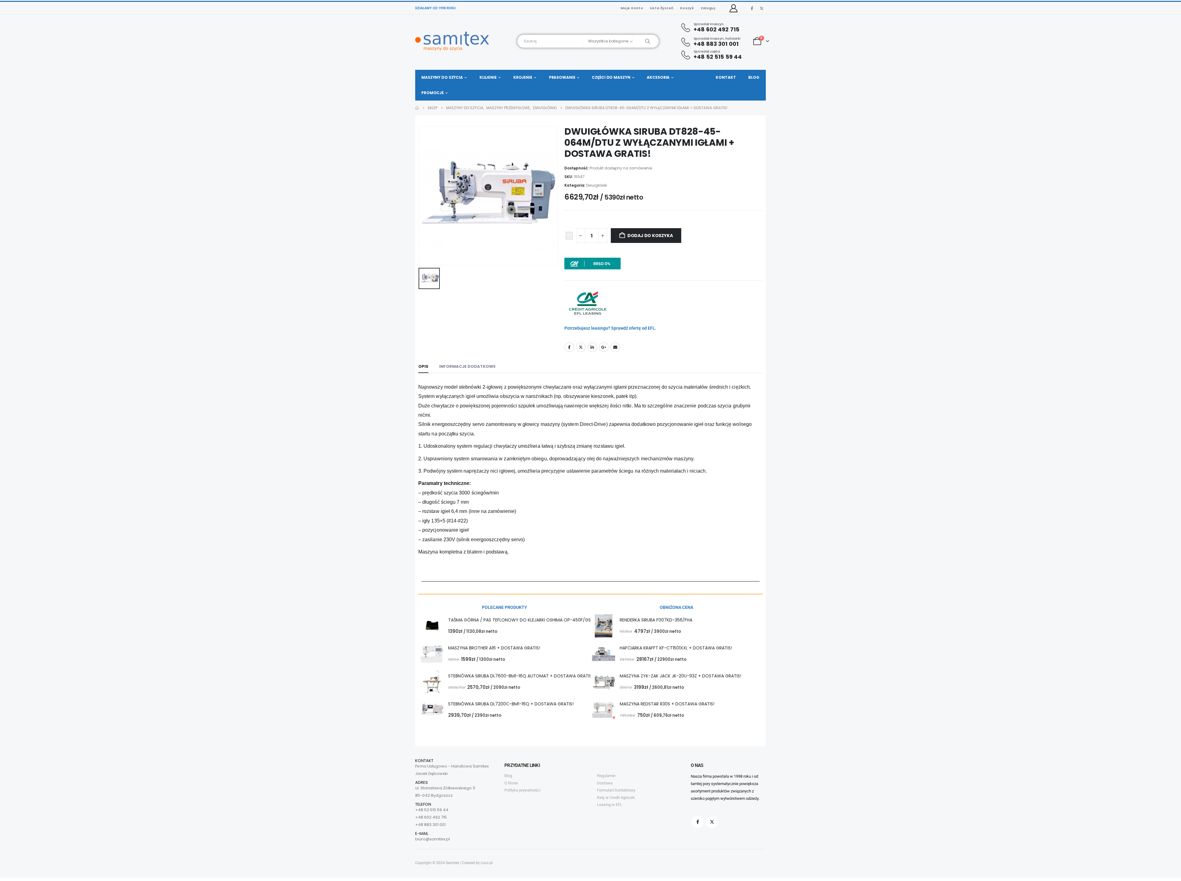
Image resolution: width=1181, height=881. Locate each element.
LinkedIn (592, 347)
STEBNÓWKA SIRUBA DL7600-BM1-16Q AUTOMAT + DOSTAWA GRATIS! (520, 676)
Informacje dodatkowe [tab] (467, 366)
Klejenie (488, 77)
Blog (753, 77)
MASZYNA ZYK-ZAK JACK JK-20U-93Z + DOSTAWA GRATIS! (680, 676)
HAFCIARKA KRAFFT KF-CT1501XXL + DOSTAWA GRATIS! (676, 648)
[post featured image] (431, 625)
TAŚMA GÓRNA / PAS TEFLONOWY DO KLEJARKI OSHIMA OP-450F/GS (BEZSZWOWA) (535, 620)
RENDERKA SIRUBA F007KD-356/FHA (656, 620)
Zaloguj (708, 8)
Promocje (432, 92)
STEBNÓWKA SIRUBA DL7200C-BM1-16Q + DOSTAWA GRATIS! (511, 704)
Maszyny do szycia (442, 77)
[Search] (645, 41)
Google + (604, 347)
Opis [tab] (423, 366)
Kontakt (726, 77)
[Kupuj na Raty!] (592, 263)
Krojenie (522, 77)
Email (615, 347)
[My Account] (733, 8)
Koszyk (687, 8)
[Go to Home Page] (417, 108)
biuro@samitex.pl (432, 839)
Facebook (569, 347)
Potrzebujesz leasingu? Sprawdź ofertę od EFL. (610, 328)
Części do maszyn (611, 77)
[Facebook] (752, 8)
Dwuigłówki (596, 185)
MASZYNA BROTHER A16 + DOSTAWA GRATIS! (494, 648)
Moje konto (632, 8)
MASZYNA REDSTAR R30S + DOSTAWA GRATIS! (667, 704)
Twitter (581, 347)
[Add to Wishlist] (569, 236)
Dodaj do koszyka (650, 235)
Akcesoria (658, 77)
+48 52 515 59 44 (431, 810)
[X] (761, 8)
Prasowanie (562, 77)
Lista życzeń (661, 8)
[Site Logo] (452, 41)
